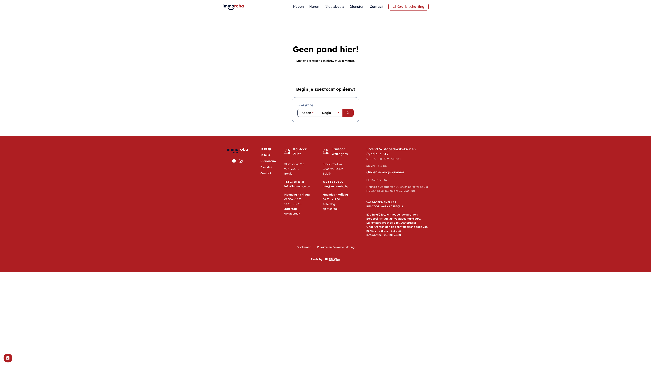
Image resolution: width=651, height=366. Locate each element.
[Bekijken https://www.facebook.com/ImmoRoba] (234, 161)
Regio (326, 113)
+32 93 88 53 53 (294, 181)
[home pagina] (233, 6)
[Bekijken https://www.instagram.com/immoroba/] (241, 161)
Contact (376, 6)
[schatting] (8, 358)
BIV (368, 214)
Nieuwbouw (334, 6)
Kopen (298, 6)
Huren (314, 6)
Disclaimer (303, 247)
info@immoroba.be (297, 186)
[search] (348, 113)
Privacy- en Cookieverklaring (335, 247)
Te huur (265, 155)
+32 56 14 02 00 (333, 181)
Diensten (357, 6)
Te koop (265, 148)
